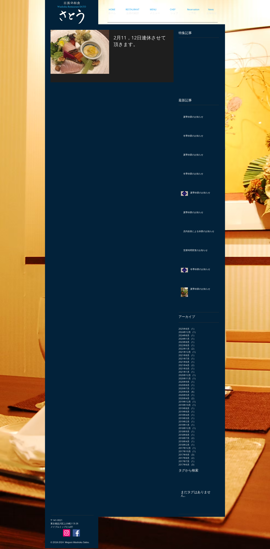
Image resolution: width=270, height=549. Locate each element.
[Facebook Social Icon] (76, 532)
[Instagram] (66, 532)
